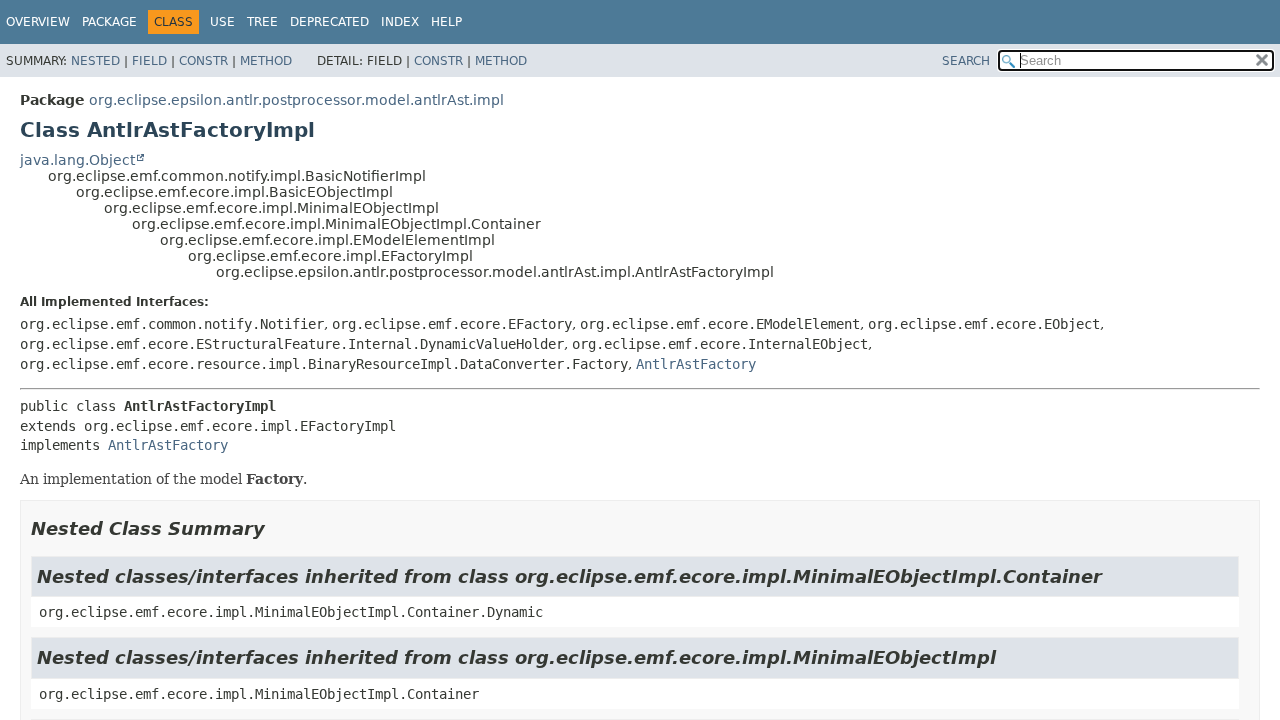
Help (446, 22)
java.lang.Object (77, 160)
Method (266, 61)
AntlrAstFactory (696, 364)
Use (222, 22)
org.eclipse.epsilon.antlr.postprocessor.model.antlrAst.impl (296, 100)
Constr (203, 61)
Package (109, 22)
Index (400, 22)
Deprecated (329, 22)
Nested (95, 61)
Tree (262, 22)
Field (149, 61)
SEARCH (966, 61)
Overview (38, 22)
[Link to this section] (279, 528)
